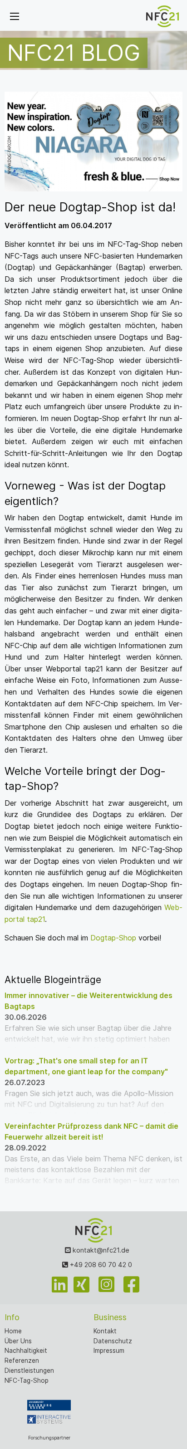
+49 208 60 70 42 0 (100, 1264)
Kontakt (105, 1331)
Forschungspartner (49, 1438)
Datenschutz (113, 1341)
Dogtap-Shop (113, 937)
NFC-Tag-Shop (27, 1380)
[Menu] (14, 16)
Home (13, 1331)
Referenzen (22, 1360)
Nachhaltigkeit (26, 1350)
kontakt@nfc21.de (100, 1250)
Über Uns (18, 1341)
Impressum (109, 1350)
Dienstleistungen (29, 1370)
